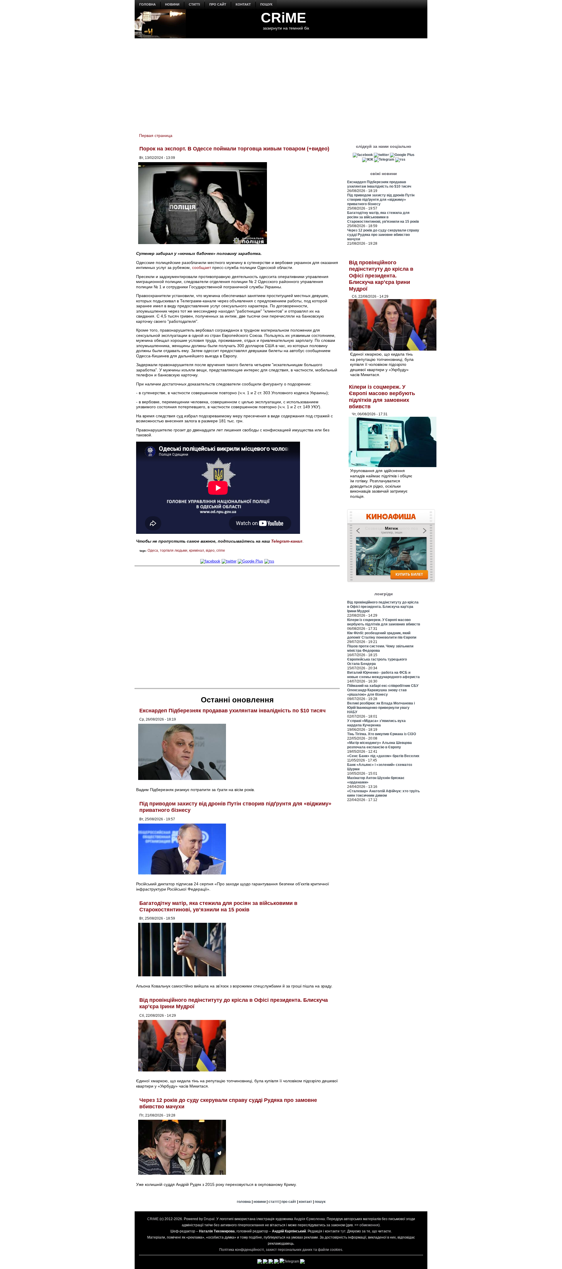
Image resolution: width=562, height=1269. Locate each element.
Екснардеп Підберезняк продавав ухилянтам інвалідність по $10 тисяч (232, 711)
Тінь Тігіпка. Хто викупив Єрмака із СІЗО (381, 734)
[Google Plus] (250, 561)
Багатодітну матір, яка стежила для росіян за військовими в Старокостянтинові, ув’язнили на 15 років (218, 906)
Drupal (209, 1219)
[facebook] (210, 561)
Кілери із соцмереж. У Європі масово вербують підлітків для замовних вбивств (383, 622)
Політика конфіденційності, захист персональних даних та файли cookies (280, 1250)
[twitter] (229, 561)
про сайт (217, 4)
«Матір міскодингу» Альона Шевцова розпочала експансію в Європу (379, 745)
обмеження (368, 1225)
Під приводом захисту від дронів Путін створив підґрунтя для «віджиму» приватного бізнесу (380, 199)
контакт (243, 4)
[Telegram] (384, 159)
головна (147, 4)
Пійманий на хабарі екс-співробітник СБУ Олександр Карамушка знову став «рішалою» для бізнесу (382, 690)
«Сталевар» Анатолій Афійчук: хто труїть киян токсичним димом (383, 793)
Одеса (153, 550)
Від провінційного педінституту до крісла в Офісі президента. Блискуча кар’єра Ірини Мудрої (381, 276)
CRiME (283, 17)
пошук (266, 4)
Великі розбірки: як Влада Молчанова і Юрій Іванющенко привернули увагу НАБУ (381, 707)
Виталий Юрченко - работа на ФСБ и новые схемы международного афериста (383, 674)
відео (210, 550)
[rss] (269, 561)
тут (342, 1231)
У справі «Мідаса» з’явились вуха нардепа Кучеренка (376, 723)
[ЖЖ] (367, 159)
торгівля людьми (173, 550)
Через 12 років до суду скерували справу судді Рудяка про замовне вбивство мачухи (383, 234)
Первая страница (155, 135)
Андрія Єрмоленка (309, 1219)
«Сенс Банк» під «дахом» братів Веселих (383, 756)
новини (172, 4)
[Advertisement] (281, 82)
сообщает (201, 267)
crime (220, 550)
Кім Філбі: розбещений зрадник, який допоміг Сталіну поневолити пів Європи (381, 635)
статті (194, 4)
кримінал (196, 550)
